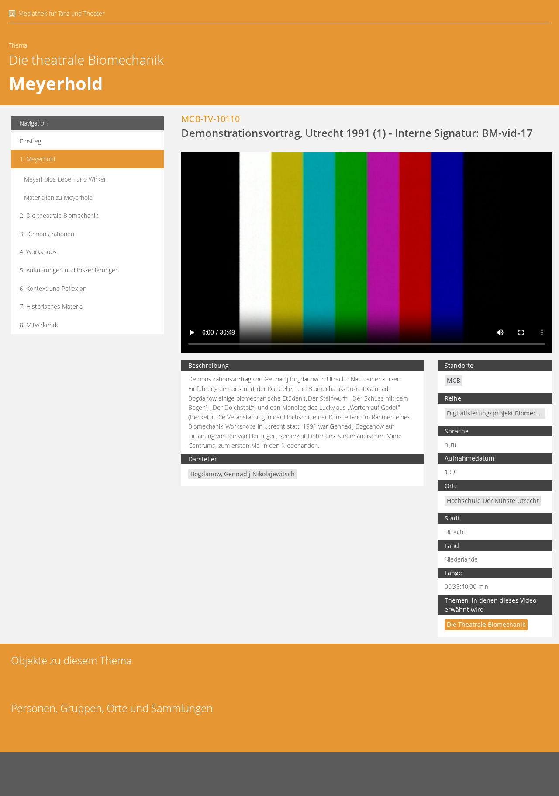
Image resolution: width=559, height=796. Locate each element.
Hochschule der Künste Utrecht (493, 500)
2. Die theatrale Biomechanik (59, 215)
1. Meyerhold (37, 159)
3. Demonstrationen (47, 234)
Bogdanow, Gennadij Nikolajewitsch (242, 474)
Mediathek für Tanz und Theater (61, 13)
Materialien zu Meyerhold (58, 197)
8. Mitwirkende (40, 325)
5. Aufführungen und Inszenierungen (69, 270)
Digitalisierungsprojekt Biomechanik (499, 413)
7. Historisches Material (52, 306)
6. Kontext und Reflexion (53, 288)
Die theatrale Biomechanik (86, 60)
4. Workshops (38, 252)
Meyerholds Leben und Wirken (65, 179)
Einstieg (30, 141)
